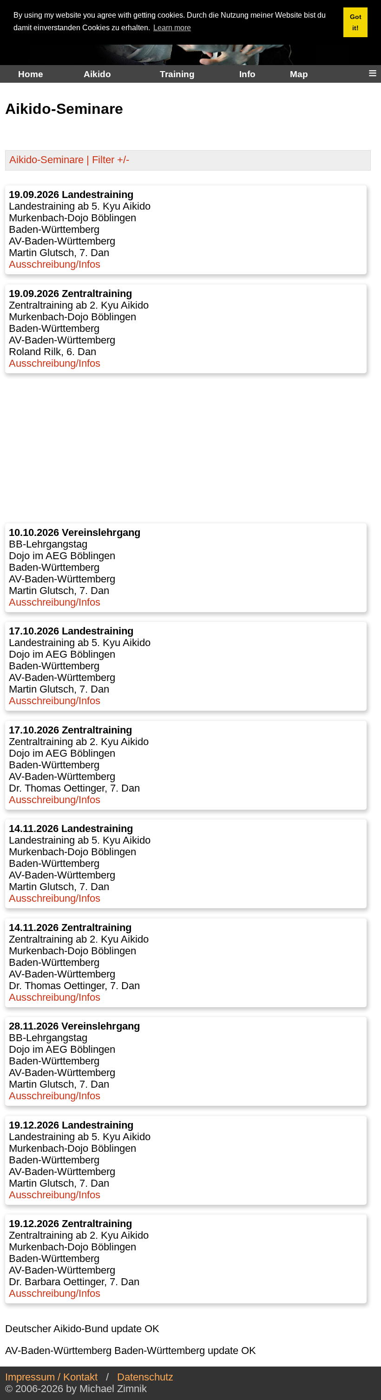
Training (177, 74)
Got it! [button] (355, 22)
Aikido (97, 74)
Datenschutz (145, 1377)
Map (299, 74)
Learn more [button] (172, 28)
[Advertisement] (188, 448)
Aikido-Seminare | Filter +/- (69, 159)
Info (247, 74)
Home (30, 74)
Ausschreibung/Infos (54, 264)
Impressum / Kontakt (51, 1377)
